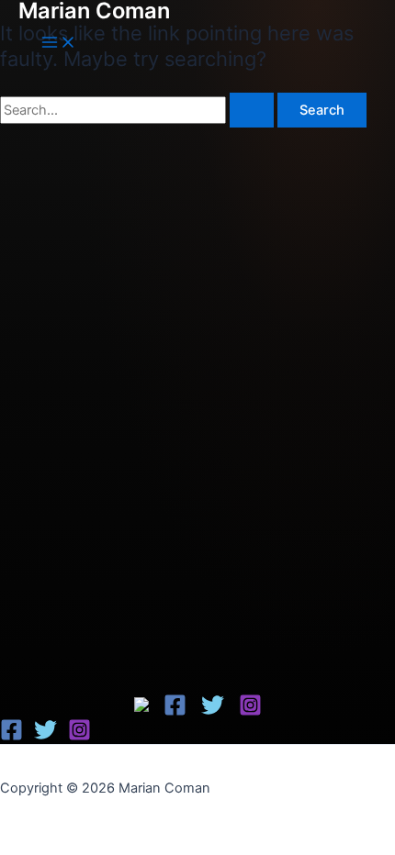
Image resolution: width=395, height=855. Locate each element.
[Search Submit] (252, 110)
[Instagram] (250, 712)
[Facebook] (143, 707)
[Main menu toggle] (58, 43)
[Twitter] (212, 712)
